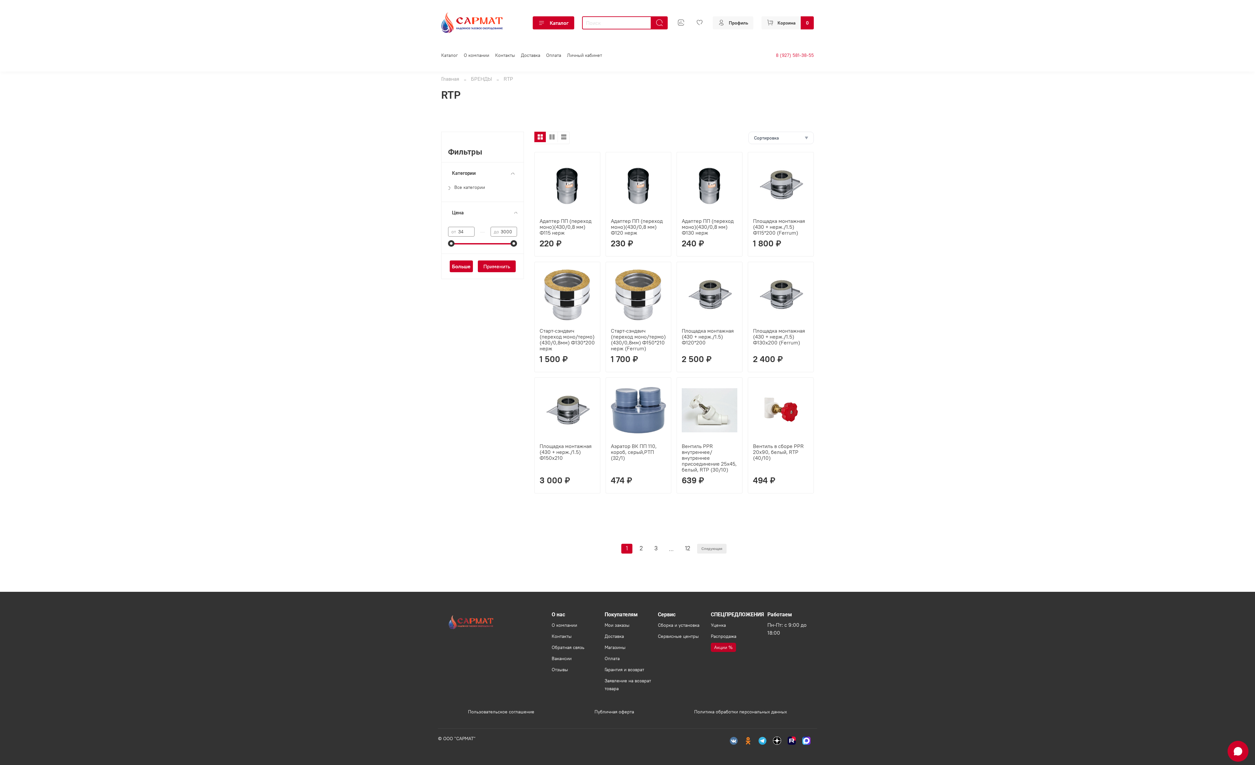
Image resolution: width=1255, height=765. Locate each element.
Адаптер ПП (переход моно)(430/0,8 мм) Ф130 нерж (708, 227)
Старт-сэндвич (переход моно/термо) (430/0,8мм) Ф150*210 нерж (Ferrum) (638, 339)
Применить (496, 266)
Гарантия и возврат (624, 670)
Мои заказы (617, 625)
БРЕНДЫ (481, 78)
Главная (450, 78)
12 (687, 548)
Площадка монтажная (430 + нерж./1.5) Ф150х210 (566, 452)
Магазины (615, 647)
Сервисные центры (678, 636)
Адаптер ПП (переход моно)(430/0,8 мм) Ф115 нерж (566, 227)
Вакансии (562, 658)
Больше (461, 266)
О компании (476, 55)
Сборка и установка (678, 625)
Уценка (718, 625)
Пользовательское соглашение (501, 712)
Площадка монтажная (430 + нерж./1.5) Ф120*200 (708, 336)
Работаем (779, 614)
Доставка (530, 55)
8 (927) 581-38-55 (795, 55)
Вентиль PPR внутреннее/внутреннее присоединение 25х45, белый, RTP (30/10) (709, 458)
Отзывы (560, 670)
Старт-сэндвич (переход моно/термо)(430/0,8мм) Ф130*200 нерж (567, 339)
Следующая (711, 548)
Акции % (723, 647)
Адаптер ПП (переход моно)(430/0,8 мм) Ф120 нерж (637, 227)
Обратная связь (568, 647)
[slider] (451, 243)
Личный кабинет (584, 55)
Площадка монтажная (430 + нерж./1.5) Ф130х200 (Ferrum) (779, 336)
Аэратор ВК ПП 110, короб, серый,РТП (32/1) (634, 452)
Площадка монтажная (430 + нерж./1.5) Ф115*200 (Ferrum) (779, 227)
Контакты (505, 55)
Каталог (559, 23)
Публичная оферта (614, 712)
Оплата (553, 55)
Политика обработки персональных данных (740, 712)
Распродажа (723, 636)
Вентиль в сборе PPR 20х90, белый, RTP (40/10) (778, 452)
